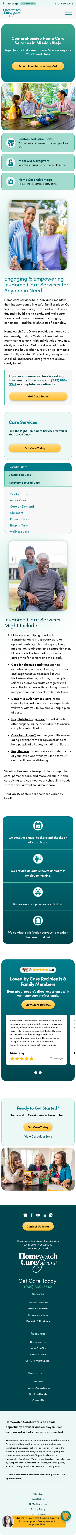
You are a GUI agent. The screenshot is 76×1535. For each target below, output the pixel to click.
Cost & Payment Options (38, 1360)
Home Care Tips (38, 1348)
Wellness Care (19, 532)
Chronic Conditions (38, 1314)
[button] (36, 1529)
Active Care (18, 500)
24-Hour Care (19, 494)
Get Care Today (38, 396)
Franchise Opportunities (38, 1387)
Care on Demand (22, 506)
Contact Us (38, 1400)
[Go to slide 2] (40, 1072)
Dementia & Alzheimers (38, 1321)
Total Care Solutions (38, 1308)
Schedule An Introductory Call (38, 66)
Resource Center (38, 1354)
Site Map (38, 1493)
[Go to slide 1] (35, 1072)
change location (28, 3)
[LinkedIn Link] (44, 1215)
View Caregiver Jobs (38, 1136)
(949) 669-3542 (63, 3)
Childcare (17, 513)
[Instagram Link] (50, 1215)
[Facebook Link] (31, 1215)
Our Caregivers (38, 1342)
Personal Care (20, 519)
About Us (38, 1381)
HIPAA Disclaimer (38, 1504)
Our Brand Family (38, 1394)
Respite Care (19, 525)
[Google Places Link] (25, 1215)
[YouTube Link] (38, 1215)
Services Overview (38, 1302)
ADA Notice (38, 1498)
